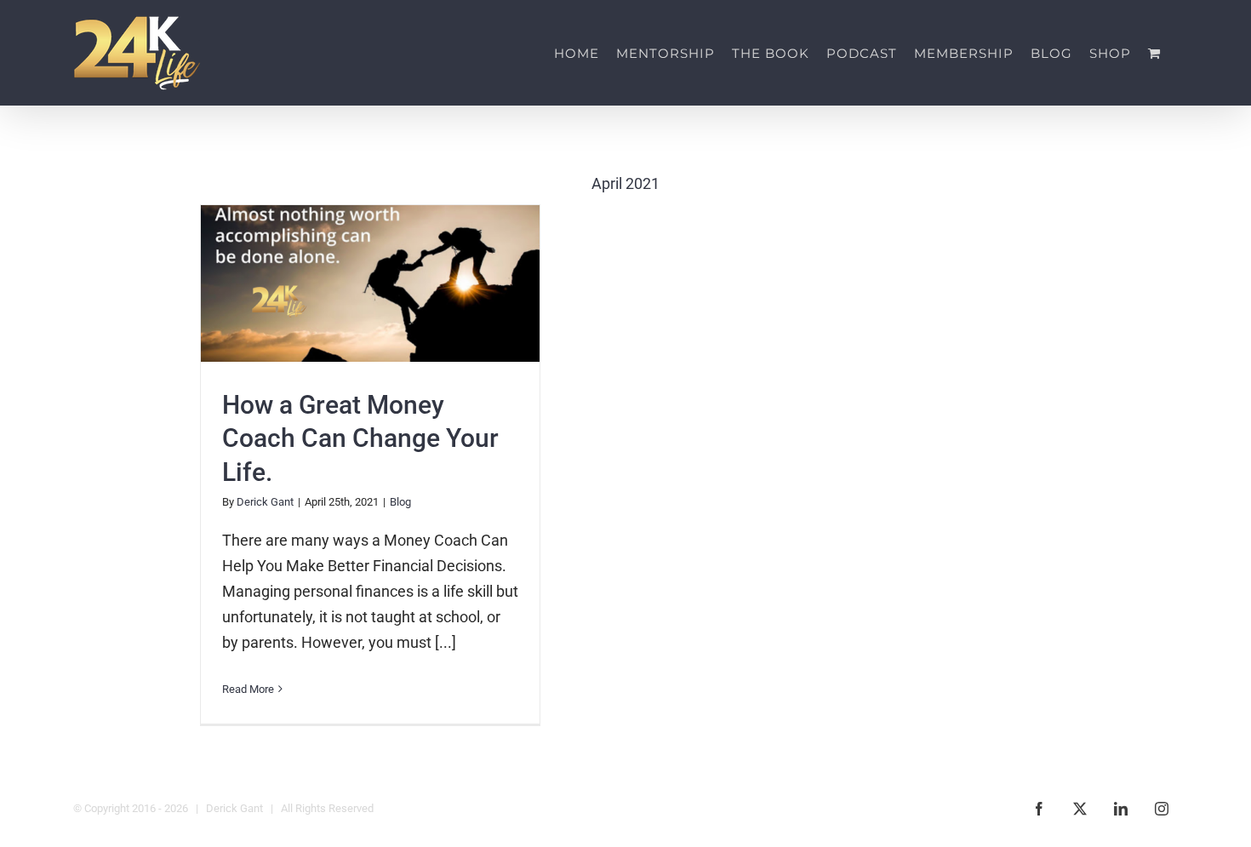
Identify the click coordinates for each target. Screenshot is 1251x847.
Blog (400, 501)
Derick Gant (265, 501)
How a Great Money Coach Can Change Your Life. (370, 283)
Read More (248, 689)
